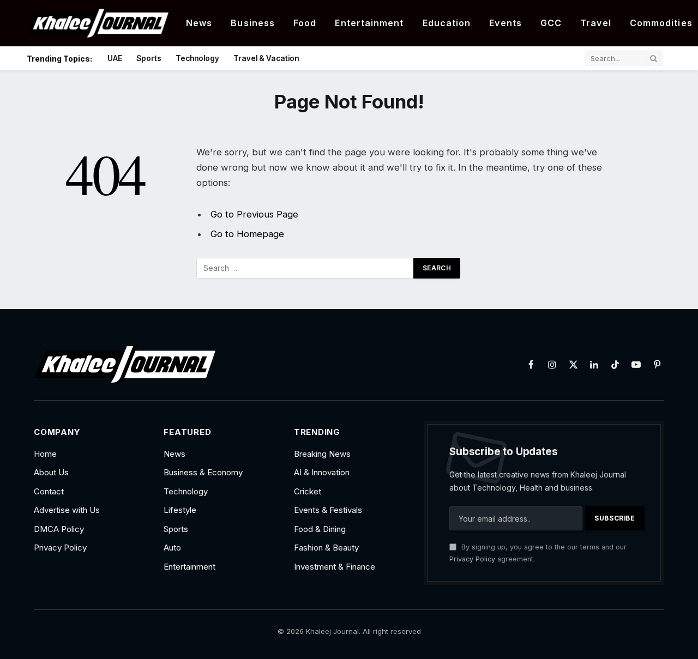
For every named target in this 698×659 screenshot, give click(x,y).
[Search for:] (305, 268)
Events (505, 22)
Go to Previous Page (254, 214)
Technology (197, 58)
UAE (114, 58)
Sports (148, 58)
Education (447, 22)
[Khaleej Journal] (98, 23)
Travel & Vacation (266, 58)
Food (304, 22)
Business (253, 22)
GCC (551, 22)
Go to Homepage (247, 233)
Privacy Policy (472, 559)
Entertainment (369, 22)
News (199, 22)
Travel (595, 22)
